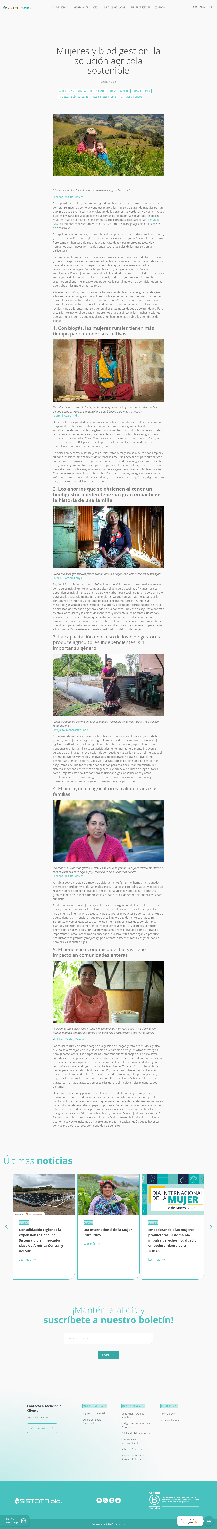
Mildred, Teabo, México (69, 1039)
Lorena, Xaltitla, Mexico (69, 197)
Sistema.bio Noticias (131, 96)
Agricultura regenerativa (72, 91)
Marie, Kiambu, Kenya (68, 578)
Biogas (112, 91)
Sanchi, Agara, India (66, 415)
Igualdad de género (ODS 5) (73, 96)
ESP (195, 7)
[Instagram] (118, 1500)
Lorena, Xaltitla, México (69, 876)
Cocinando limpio (141, 91)
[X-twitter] (105, 1500)
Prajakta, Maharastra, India (71, 730)
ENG (202, 7)
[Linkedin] (111, 1500)
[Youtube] (99, 1500)
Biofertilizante (98, 91)
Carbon (124, 91)
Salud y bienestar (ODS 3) (104, 96)
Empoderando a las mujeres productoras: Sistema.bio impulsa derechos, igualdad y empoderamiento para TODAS (108, 1240)
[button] (211, 7)
